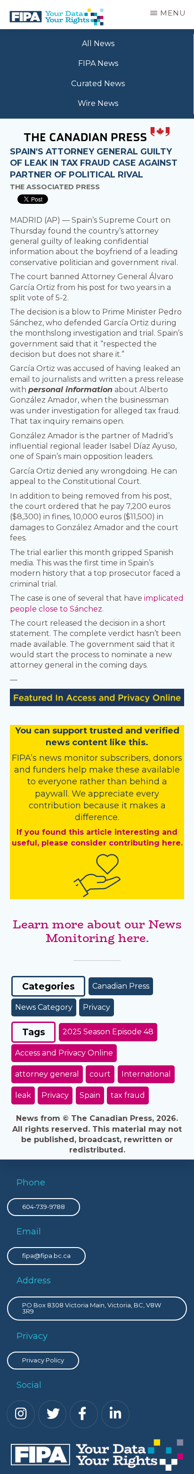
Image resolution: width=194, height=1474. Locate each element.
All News (98, 43)
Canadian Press (120, 986)
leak (23, 1095)
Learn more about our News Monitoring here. (97, 931)
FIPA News (98, 63)
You (23, 730)
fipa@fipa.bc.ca (46, 1255)
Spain (90, 1095)
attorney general (47, 1074)
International (146, 1074)
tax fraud (128, 1095)
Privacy (96, 1007)
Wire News (98, 103)
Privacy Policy (43, 1360)
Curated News (98, 83)
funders (50, 770)
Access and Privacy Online (64, 1052)
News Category (44, 1007)
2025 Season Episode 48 (108, 1031)
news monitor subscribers (94, 758)
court (100, 1074)
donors (167, 758)
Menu (173, 12)
